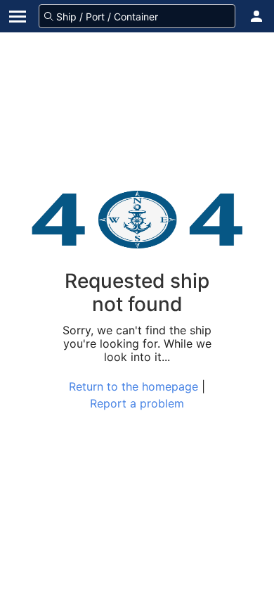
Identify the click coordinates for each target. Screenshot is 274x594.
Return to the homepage (133, 386)
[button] (256, 16)
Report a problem (137, 403)
